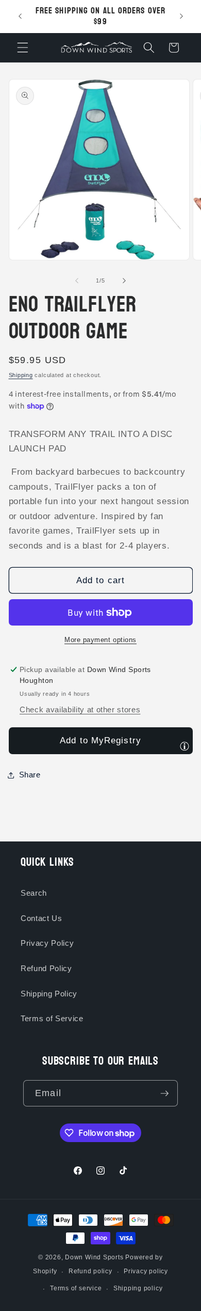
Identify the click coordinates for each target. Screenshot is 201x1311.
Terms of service (76, 1288)
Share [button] (30, 774)
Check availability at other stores (80, 709)
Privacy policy (146, 1271)
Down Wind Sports (94, 1257)
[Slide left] (76, 280)
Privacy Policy (47, 943)
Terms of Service (52, 1018)
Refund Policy (46, 968)
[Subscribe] (164, 1093)
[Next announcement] (181, 16)
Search (34, 892)
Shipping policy (138, 1288)
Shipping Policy (49, 993)
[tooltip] (184, 746)
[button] (22, 47)
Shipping (21, 375)
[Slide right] (124, 280)
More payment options (100, 640)
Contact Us (41, 918)
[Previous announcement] (20, 16)
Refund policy (90, 1271)
